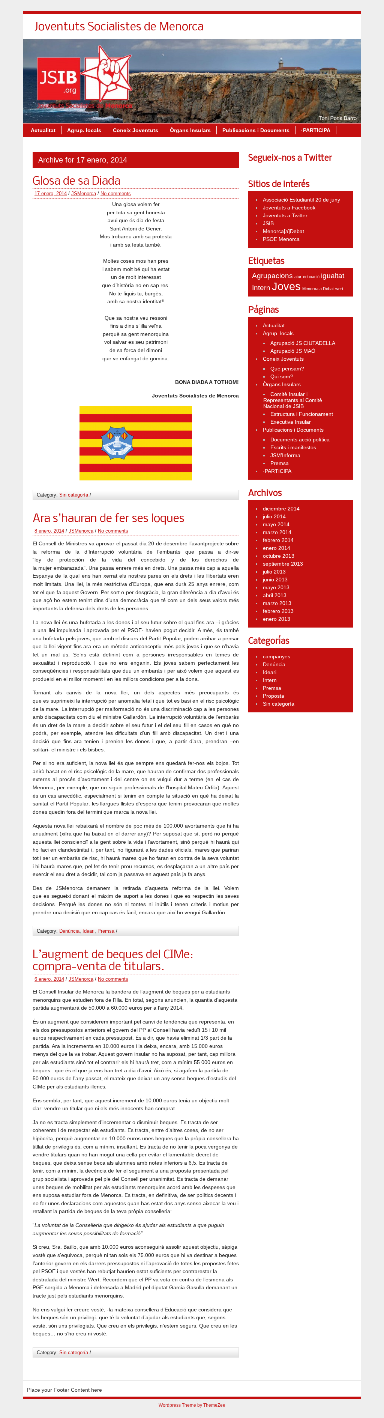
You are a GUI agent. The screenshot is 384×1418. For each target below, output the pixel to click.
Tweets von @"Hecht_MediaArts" (287, 168)
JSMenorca (83, 193)
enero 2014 (276, 548)
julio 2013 (274, 572)
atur (298, 276)
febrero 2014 (278, 540)
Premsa (106, 931)
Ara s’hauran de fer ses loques (108, 519)
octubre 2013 (278, 556)
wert (339, 288)
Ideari (88, 931)
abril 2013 (274, 595)
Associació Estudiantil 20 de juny (301, 200)
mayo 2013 (276, 587)
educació (311, 276)
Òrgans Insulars (190, 130)
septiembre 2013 (283, 564)
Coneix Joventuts (135, 130)
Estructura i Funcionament (301, 414)
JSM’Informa (285, 455)
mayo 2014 (276, 524)
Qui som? (281, 376)
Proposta (273, 696)
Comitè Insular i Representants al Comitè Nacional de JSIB (292, 400)
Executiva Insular (290, 422)
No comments (115, 193)
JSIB (268, 223)
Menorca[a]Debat (283, 231)
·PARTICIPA (315, 130)
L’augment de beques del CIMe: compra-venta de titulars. (113, 961)
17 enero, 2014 (50, 193)
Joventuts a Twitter (285, 215)
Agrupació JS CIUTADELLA (302, 343)
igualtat (332, 276)
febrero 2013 (278, 611)
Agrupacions (272, 276)
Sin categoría (73, 495)
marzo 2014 (277, 532)
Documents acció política (300, 440)
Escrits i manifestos (293, 447)
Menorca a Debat (318, 288)
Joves (286, 286)
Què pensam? (287, 369)
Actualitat (43, 130)
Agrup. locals (84, 130)
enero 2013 (276, 619)
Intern (261, 288)
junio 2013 (275, 580)
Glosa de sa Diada (76, 182)
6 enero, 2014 (49, 979)
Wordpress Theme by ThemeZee (192, 1405)
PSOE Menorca (281, 239)
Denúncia (69, 931)
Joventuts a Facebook (289, 208)
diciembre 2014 (281, 509)
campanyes (276, 656)
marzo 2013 (277, 603)
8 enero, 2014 (49, 531)
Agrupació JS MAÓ (292, 351)
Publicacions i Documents (256, 130)
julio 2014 (274, 516)
